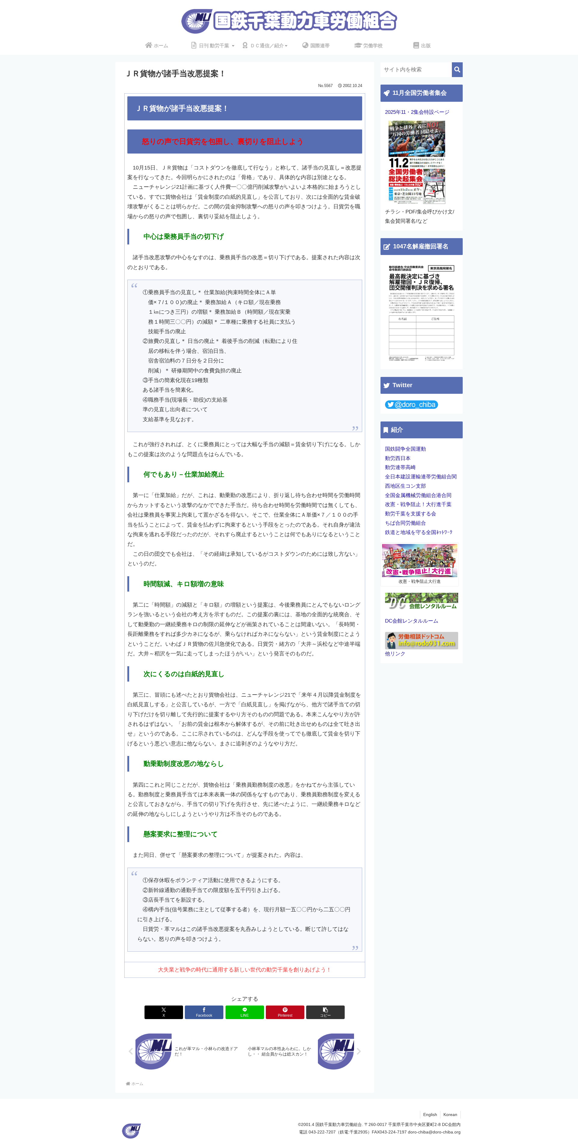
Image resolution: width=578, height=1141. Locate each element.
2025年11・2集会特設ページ (417, 112)
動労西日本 (398, 458)
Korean (450, 1114)
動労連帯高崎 (400, 467)
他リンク (395, 654)
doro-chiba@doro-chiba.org (434, 1132)
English (430, 1114)
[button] (325, 1012)
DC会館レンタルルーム (411, 621)
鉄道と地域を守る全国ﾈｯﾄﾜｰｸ (418, 532)
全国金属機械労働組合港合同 (418, 495)
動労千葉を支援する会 (410, 514)
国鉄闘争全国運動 (405, 449)
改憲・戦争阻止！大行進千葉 (418, 504)
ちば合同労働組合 (405, 523)
